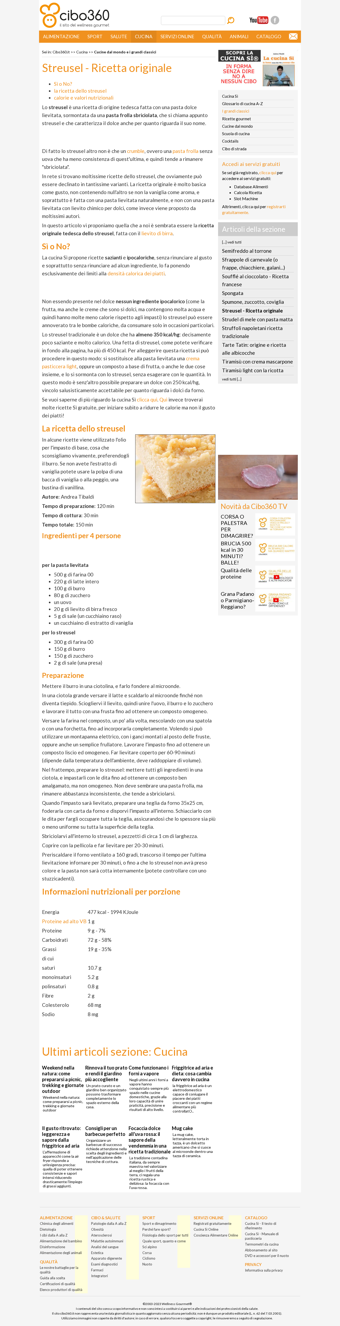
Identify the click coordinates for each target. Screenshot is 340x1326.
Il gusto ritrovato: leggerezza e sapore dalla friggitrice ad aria (61, 1137)
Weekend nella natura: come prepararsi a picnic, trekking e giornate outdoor (63, 1079)
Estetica (97, 1253)
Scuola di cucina (236, 133)
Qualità (212, 36)
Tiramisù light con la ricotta (252, 370)
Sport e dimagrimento (159, 1223)
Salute (118, 36)
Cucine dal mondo (237, 126)
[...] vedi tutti (231, 242)
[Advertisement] (258, 421)
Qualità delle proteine (236, 573)
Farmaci (97, 1270)
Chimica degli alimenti (56, 1223)
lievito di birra (157, 233)
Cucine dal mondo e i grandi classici (125, 52)
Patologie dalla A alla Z (108, 1223)
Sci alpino (149, 1247)
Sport (95, 36)
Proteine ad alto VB (64, 921)
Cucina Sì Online (206, 1229)
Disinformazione (52, 1247)
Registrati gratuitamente (212, 1223)
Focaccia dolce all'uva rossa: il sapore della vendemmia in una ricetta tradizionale (150, 1139)
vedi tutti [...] (231, 379)
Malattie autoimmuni (107, 1241)
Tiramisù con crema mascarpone (257, 361)
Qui (163, 399)
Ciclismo (148, 1258)
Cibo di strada (234, 148)
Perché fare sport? (156, 1229)
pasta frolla (185, 151)
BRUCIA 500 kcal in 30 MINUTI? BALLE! (236, 553)
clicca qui (147, 399)
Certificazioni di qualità (57, 1284)
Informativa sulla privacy (264, 1270)
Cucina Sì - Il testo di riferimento (260, 1225)
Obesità (97, 1229)
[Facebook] (275, 20)
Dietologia (48, 1229)
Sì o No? (63, 84)
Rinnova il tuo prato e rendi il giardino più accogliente (106, 1073)
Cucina (143, 36)
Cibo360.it (61, 52)
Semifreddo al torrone (247, 251)
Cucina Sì (230, 96)
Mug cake (182, 1128)
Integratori (99, 1276)
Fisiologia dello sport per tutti (165, 1235)
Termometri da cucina (262, 1244)
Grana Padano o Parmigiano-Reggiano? (237, 600)
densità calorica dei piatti (136, 273)
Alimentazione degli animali (61, 1253)
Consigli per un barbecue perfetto (105, 1131)
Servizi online (177, 36)
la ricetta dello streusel (80, 91)
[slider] (252, 495)
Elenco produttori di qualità (61, 1289)
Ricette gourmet (236, 118)
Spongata (232, 293)
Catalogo (268, 36)
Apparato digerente (106, 1258)
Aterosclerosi (101, 1235)
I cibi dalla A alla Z (53, 1235)
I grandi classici (235, 111)
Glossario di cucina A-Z (242, 103)
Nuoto (147, 1264)
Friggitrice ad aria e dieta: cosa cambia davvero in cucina (192, 1073)
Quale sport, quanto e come (164, 1241)
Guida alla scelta (52, 1278)
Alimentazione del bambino (61, 1241)
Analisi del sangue (104, 1247)
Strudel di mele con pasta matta (257, 319)
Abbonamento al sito (261, 1250)
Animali (239, 36)
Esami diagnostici (104, 1264)
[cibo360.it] (74, 27)
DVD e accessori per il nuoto (267, 1256)
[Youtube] (259, 20)
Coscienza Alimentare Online (216, 1235)
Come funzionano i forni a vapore (148, 1070)
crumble (135, 151)
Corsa (147, 1253)
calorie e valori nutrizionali (83, 98)
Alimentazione (61, 36)
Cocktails (230, 141)
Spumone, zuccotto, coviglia (253, 302)
